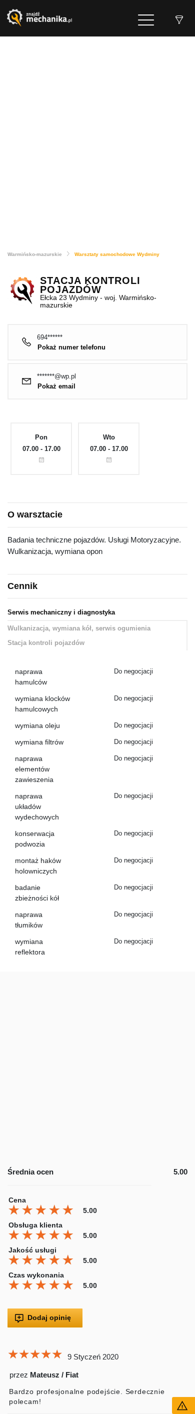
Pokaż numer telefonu (72, 347)
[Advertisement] (97, 139)
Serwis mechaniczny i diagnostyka (61, 612)
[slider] (42, 1210)
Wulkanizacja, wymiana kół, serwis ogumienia (79, 628)
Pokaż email (57, 386)
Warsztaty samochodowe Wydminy (117, 254)
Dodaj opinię (49, 1318)
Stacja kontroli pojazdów (46, 642)
